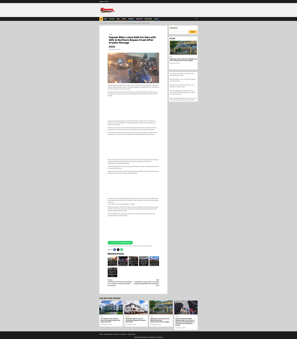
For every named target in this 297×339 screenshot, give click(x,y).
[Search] (196, 18)
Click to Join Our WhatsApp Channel (121, 242)
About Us (117, 334)
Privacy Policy (131, 334)
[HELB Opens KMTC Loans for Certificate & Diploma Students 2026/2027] (136, 307)
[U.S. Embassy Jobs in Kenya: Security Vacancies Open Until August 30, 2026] (111, 307)
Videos (124, 19)
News (105, 19)
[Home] (101, 19)
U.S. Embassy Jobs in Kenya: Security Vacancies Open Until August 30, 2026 (110, 320)
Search (173, 28)
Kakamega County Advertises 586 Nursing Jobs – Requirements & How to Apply (183, 59)
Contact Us (123, 334)
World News (148, 19)
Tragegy (110, 34)
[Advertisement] (133, 108)
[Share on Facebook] (114, 249)
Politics (111, 19)
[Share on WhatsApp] (121, 249)
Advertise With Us (108, 334)
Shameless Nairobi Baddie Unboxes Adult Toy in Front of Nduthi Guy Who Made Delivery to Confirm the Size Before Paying (182, 92)
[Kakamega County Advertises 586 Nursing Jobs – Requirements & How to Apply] (183, 48)
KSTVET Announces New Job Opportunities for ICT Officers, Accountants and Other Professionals (120, 282)
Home (101, 334)
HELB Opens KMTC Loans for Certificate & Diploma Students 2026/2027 (136, 320)
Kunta (119, 49)
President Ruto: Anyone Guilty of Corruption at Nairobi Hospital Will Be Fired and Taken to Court (146, 282)
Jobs (118, 19)
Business (131, 19)
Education (139, 19)
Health (156, 19)
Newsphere (152, 337)
